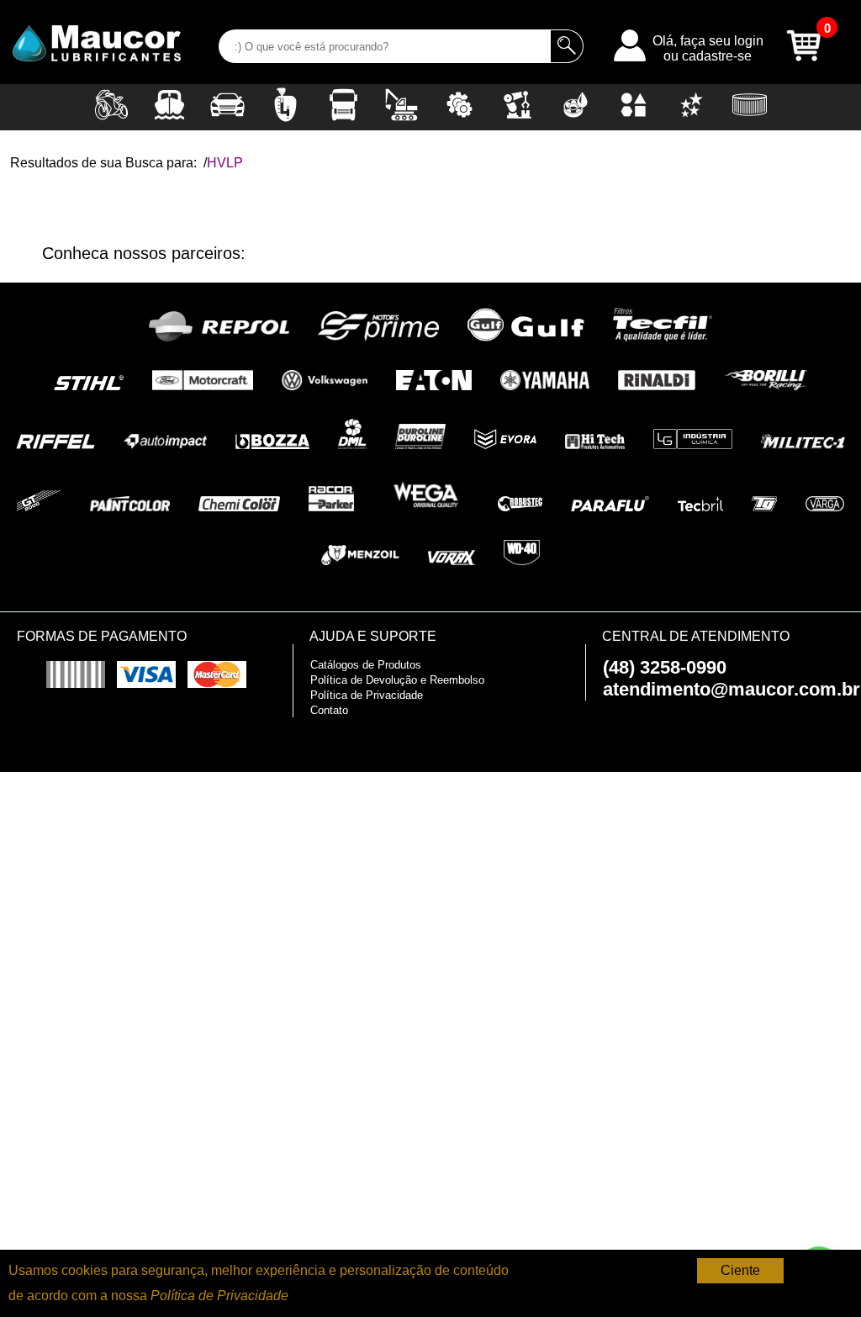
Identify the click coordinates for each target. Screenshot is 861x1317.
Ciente (740, 1270)
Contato (329, 710)
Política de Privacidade (366, 695)
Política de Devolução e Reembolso (397, 680)
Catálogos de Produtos (365, 664)
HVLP (225, 163)
